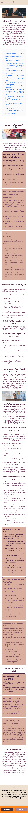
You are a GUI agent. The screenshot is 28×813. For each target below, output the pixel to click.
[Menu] (2, 2)
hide (10, 51)
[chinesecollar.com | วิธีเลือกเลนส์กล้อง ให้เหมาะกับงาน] (14, 2)
